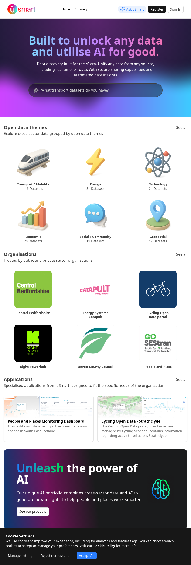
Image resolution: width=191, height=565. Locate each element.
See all (181, 127)
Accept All (86, 555)
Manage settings (21, 555)
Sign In (175, 9)
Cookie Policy (104, 546)
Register (157, 9)
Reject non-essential (56, 555)
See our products (32, 511)
